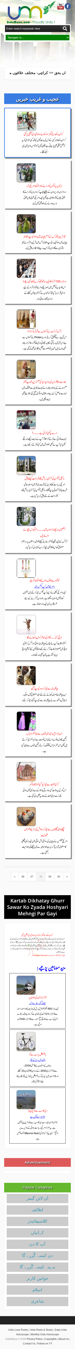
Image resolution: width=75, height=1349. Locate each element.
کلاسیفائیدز (37, 1221)
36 (22, 876)
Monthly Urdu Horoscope (45, 1334)
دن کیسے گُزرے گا (37, 1255)
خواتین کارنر (37, 1278)
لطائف (37, 1209)
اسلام (37, 1289)
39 (49, 876)
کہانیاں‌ (37, 1232)
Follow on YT (44, 1343)
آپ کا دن (37, 1244)
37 (31, 876)
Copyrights (50, 1339)
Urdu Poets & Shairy (41, 1329)
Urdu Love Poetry (18, 1329)
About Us (63, 1339)
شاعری (37, 1301)
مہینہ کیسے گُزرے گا (37, 1267)
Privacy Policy (34, 1339)
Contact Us (29, 1343)
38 (40, 876)
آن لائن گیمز (37, 1198)
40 (58, 876)
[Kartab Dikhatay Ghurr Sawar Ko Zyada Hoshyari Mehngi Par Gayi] (37, 944)
